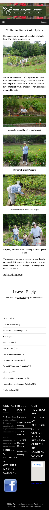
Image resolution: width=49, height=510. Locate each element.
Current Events (9, 324)
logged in (21, 297)
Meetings (7, 372)
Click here (7, 417)
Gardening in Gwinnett (12, 354)
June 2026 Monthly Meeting (21, 443)
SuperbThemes (34, 506)
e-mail (12, 446)
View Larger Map (37, 483)
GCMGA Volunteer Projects (15, 366)
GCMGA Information (12, 360)
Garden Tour (8, 348)
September (21, 417)
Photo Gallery (9, 390)
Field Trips (7, 342)
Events (6, 336)
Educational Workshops (13, 330)
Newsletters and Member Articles (17, 384)
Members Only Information (14, 378)
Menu (44, 22)
